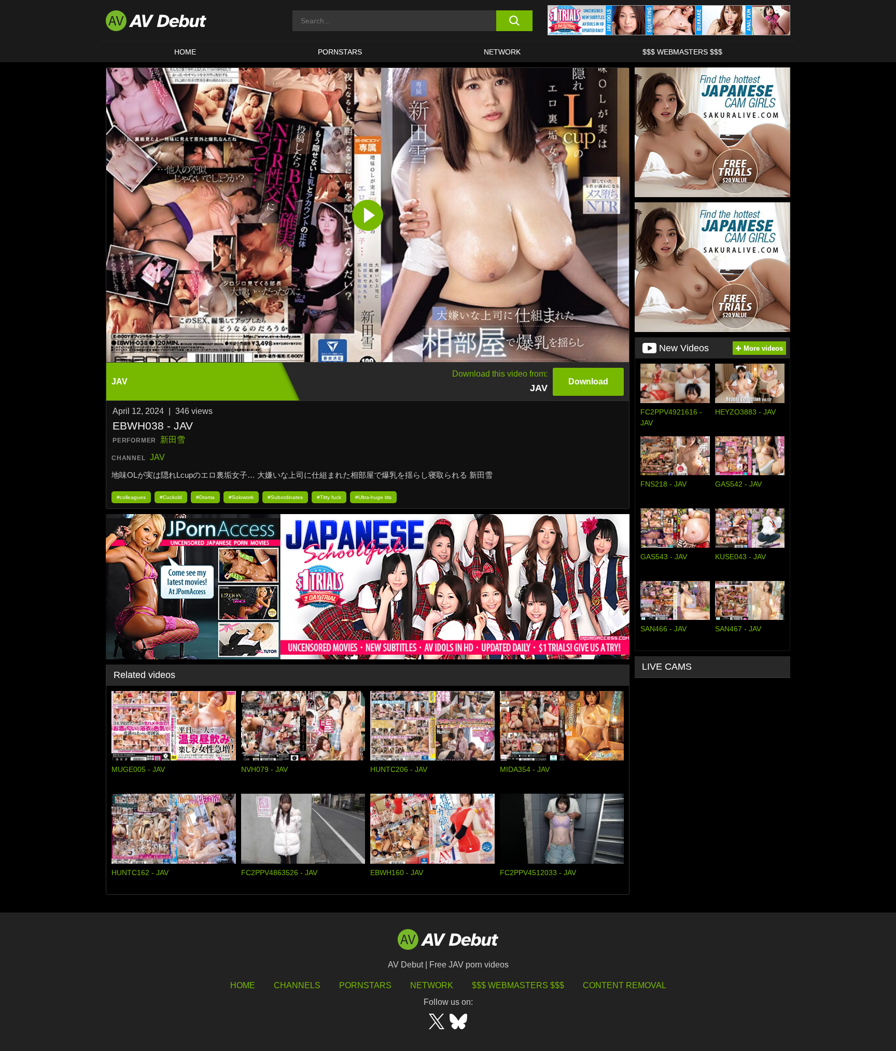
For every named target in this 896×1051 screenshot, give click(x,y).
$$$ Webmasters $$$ (682, 52)
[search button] (514, 20)
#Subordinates (285, 497)
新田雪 (172, 439)
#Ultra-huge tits (373, 497)
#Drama (205, 497)
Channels (297, 985)
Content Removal (624, 985)
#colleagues (131, 497)
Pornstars (340, 52)
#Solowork (241, 497)
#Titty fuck (329, 497)
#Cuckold (171, 497)
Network (502, 52)
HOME (185, 52)
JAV (157, 457)
